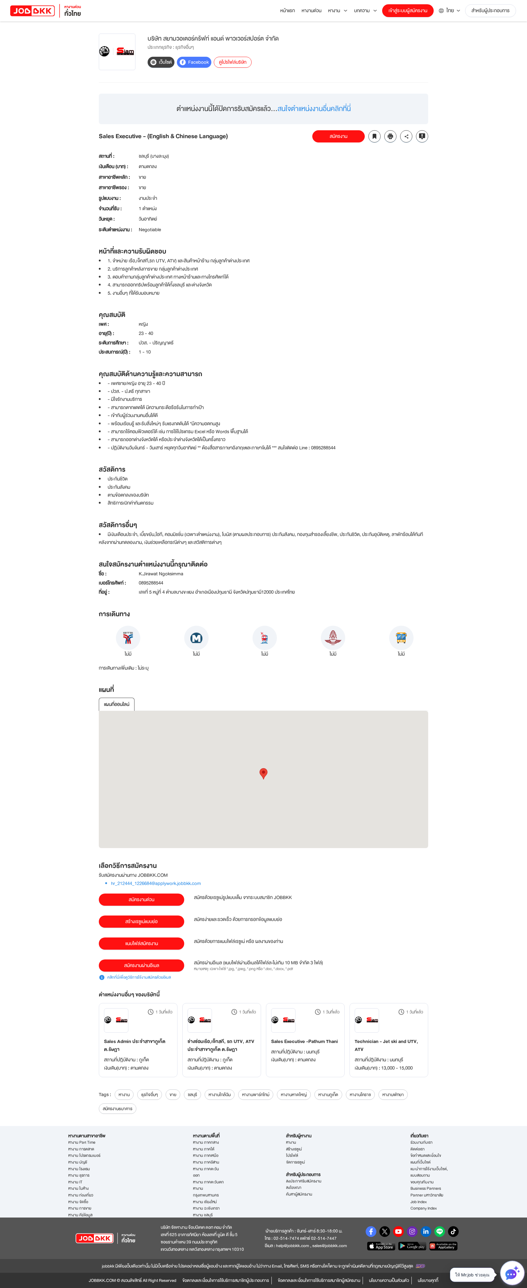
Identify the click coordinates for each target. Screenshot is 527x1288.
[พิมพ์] (390, 136)
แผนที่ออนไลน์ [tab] (116, 704)
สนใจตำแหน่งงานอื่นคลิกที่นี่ (314, 109)
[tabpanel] (263, 779)
